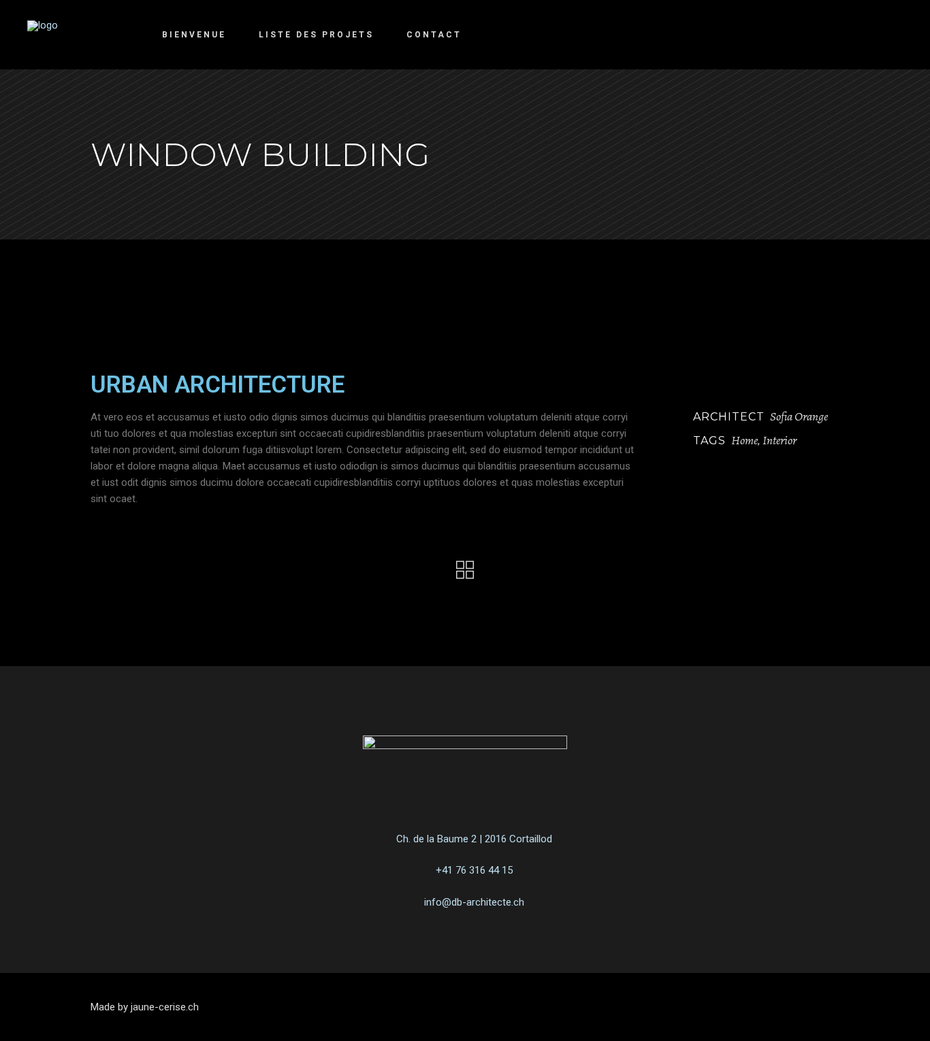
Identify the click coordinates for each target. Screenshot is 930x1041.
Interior (780, 440)
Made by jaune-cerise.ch (145, 1007)
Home (744, 440)
